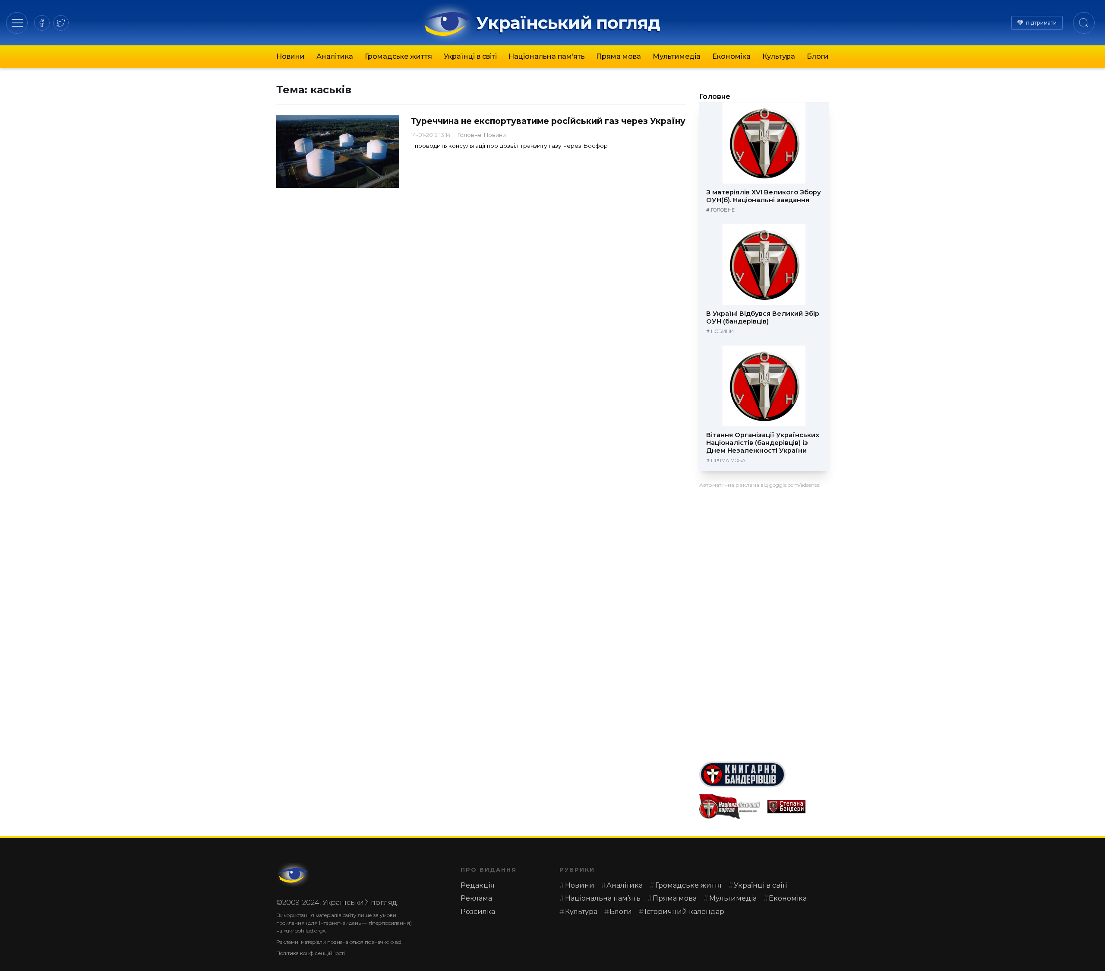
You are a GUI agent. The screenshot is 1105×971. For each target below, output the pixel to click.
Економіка (731, 56)
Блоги (818, 56)
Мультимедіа (677, 56)
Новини (290, 56)
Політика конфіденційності (310, 953)
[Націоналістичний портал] (730, 806)
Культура (778, 56)
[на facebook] (42, 23)
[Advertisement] (764, 621)
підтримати (1041, 22)
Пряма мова (618, 56)
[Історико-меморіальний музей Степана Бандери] (798, 806)
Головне (470, 135)
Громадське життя (398, 56)
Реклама (476, 898)
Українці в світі (470, 56)
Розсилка (478, 912)
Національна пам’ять (546, 56)
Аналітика (334, 56)
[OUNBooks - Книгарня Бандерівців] (764, 774)
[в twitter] (61, 23)
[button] (17, 22)
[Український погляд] (293, 874)
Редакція (478, 885)
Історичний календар (684, 912)
